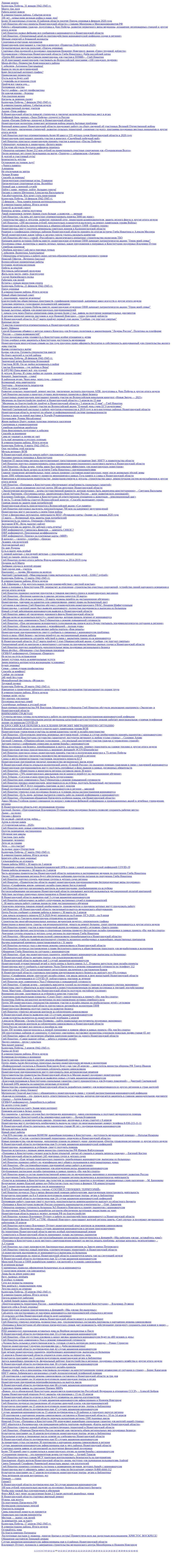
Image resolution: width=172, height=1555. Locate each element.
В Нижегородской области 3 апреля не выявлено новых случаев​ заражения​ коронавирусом (53, 1077)
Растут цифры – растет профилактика (23, 90)
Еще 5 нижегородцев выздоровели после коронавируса (33, 1186)
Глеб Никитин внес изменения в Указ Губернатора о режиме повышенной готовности (50, 620)
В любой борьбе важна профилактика (23, 1300)
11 (51, 1551)
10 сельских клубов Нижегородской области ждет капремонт (36, 1315)
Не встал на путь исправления (18, 656)
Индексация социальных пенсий (20, 1505)
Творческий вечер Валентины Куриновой (25, 361)
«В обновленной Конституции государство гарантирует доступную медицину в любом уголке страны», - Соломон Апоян (71, 737)
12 (54, 1551)
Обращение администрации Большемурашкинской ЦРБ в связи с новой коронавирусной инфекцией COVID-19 (65, 867)
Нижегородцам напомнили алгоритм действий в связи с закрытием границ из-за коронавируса (56, 638)
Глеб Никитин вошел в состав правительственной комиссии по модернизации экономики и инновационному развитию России (74, 1174)
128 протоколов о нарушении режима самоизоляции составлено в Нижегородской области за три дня (59, 1376)
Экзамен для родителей (14, 541)
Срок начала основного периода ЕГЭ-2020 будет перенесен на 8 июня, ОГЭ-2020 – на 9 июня (55, 915)
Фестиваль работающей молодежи (21, 270)
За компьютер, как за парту (16, 1520)
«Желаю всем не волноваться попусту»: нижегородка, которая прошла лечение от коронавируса (56, 617)
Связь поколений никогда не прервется (23, 1511)
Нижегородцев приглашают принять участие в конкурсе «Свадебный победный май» (50, 138)
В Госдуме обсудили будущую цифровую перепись (30, 147)
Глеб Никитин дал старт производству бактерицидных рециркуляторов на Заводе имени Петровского (59, 1246)
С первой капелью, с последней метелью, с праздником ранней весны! (41, 553)
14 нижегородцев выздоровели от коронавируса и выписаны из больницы (44, 1252)
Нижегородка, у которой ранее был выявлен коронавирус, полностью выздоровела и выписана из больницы (63, 608)
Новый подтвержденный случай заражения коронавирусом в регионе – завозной (47, 788)
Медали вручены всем (14, 1129)
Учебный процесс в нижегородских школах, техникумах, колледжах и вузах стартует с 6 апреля (56, 1120)
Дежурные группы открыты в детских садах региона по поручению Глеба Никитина (50, 933)
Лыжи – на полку (11, 812)
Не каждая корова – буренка (17, 93)
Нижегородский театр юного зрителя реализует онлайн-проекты (38, 1367)
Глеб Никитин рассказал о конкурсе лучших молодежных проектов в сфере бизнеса (49, 394)
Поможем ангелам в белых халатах (21, 1111)
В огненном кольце (12, 1264)
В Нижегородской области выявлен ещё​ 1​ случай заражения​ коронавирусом (45, 960)
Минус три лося (10, 8)
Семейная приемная (12, 246)
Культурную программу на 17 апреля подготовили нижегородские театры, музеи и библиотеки (56, 1472)
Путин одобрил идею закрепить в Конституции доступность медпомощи (43, 340)
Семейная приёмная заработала (19, 427)
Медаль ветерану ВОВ (14, 451)
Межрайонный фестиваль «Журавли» (23, 680)
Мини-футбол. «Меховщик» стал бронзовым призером (32, 650)
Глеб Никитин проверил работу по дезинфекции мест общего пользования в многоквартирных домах (60, 1162)
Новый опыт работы (13, 1132)
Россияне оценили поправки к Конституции (26, 457)
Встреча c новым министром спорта (22, 282)
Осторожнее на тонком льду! (17, 162)
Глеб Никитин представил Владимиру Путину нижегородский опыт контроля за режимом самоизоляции (61, 1225)
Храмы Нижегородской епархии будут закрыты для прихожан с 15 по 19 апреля (47, 1394)
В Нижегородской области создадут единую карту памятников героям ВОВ (44, 728)
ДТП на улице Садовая (14, 388)
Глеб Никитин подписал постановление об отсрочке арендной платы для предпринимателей (54, 1403)
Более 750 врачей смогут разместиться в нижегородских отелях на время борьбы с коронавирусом (57, 1451)
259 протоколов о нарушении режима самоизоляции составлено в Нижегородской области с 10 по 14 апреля (63, 1415)
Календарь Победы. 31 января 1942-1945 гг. (26, 5)
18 (69, 1551)
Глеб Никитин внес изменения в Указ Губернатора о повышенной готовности (46, 981)
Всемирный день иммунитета (18, 382)
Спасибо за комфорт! (13, 671)
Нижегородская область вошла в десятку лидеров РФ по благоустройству (43, 1213)
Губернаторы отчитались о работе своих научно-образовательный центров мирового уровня (54, 255)
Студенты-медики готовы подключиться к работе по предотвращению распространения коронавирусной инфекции (68, 716)
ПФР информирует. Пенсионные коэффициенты (29, 532)
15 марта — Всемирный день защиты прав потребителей (34, 517)
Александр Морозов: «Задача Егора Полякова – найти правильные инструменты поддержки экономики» (61, 1020)
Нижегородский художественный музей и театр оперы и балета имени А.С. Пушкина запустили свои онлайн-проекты (69, 963)
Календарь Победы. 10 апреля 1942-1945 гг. (26, 1291)
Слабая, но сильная (12, 674)
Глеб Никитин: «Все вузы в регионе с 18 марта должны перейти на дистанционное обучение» (55, 599)
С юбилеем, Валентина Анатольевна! (22, 252)
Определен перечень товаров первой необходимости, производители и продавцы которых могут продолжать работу (68, 906)
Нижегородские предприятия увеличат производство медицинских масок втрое (47, 761)
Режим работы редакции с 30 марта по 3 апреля (28, 870)
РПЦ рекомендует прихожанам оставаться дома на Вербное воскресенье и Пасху (47, 1330)
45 (137, 1551)
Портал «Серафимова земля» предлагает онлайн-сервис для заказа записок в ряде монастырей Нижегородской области (69, 975)
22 (79, 1551)
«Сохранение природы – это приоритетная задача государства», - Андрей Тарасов (48, 1454)
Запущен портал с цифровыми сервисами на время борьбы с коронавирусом (45, 743)
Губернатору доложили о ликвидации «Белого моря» (31, 144)
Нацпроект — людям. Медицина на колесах (26, 572)
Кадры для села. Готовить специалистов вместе (28, 352)
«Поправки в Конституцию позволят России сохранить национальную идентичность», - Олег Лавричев (61, 1204)
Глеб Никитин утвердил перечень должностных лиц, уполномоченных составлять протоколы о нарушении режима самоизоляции (76, 1321)
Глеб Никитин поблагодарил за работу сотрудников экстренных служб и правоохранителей (54, 900)
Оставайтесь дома (11, 1529)
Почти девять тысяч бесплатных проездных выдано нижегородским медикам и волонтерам (54, 1062)
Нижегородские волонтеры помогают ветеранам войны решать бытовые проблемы (49, 123)
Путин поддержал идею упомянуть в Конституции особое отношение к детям (46, 337)
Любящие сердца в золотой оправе (21, 566)
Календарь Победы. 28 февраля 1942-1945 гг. (27, 358)
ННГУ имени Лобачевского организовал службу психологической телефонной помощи (51, 1373)
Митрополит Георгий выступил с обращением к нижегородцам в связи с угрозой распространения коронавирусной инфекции (74, 1093)
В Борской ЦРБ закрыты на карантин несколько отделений (35, 1084)
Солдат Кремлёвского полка (17, 276)
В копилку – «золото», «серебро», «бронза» (26, 538)
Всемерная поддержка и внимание (21, 1056)
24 (84, 1551)
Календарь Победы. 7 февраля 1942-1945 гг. (26, 102)
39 (122, 1551)
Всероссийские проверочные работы (22, 261)
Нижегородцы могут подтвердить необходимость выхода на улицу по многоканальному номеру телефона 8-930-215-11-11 (71, 1123)
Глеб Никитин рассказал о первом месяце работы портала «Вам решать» (42, 629)
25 (86, 1551)
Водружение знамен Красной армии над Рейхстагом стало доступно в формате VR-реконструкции (58, 1183)
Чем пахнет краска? (12, 1044)
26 (89, 1551)
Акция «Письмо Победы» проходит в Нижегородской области (37, 120)
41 (127, 1551)
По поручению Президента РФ (19, 1502)
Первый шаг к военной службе (19, 186)
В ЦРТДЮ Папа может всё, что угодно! (24, 370)
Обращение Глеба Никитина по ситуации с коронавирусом (35, 951)
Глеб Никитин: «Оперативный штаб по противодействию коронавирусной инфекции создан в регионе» (61, 35)
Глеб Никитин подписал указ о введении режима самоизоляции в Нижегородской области (53, 945)
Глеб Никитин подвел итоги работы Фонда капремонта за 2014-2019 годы (44, 559)
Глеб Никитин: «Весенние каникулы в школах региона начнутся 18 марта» (44, 596)
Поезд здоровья (10, 288)
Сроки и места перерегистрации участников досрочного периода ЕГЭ (41, 758)
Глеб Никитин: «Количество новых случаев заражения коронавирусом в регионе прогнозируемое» (58, 1228)
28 (94, 1551)
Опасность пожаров (12, 1508)
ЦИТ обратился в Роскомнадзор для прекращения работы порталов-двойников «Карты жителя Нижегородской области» (70, 1424)
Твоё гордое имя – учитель (16, 569)
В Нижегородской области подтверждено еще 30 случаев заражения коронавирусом (49, 1364)
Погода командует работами (17, 1297)
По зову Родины (10, 547)
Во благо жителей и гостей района (21, 355)
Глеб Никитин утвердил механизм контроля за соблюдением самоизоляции (44, 1011)
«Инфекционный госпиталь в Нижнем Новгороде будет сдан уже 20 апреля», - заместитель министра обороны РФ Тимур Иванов (76, 1065)
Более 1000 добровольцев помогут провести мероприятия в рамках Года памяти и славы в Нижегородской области (67, 475)
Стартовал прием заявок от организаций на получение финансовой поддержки (46, 1448)
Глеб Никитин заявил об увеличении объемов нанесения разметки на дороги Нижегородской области (60, 1035)
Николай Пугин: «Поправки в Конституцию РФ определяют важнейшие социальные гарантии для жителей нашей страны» (72, 1421)
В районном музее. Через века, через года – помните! (31, 379)
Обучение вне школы (13, 834)
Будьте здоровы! (10, 665)
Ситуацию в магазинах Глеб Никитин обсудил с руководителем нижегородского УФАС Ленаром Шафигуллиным (66, 605)
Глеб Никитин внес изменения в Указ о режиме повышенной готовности (43, 1339)
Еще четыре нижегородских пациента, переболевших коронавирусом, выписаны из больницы (55, 1352)
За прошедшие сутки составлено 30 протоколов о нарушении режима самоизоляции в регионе (55, 1442)
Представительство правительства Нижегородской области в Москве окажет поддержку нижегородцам (61, 1074)
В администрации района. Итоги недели (24, 204)
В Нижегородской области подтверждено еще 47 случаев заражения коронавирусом (49, 1409)
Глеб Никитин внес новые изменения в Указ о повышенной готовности (42, 828)
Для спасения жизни (13, 96)
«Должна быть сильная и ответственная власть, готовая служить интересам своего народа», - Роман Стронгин (64, 1343)
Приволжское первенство (16, 75)
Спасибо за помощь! (13, 177)
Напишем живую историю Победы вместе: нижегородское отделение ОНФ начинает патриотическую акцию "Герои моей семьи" (76, 240)
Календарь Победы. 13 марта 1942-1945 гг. (25, 578)
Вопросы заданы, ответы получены (21, 210)
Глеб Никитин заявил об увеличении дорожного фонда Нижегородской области (47, 614)
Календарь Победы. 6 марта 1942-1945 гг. (25, 445)
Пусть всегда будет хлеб (15, 78)
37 (117, 1551)
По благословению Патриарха (18, 1532)
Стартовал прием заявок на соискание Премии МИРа (32, 1388)
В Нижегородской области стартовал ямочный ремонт (32, 1496)
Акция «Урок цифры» (14, 111)
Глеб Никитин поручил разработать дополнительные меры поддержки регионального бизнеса (55, 647)
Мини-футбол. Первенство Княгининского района (30, 63)
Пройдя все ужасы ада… (15, 84)
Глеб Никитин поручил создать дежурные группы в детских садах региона (44, 879)
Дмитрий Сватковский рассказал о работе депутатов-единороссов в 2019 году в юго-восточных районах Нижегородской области (75, 409)
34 (109, 1551)
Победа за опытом (11, 267)
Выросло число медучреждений (19, 69)
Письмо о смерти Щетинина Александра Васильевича (32, 192)
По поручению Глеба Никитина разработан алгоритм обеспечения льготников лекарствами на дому (58, 1210)
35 (112, 1551)
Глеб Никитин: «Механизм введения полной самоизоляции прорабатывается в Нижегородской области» (61, 936)
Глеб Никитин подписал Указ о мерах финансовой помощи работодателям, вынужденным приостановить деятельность (70, 1192)
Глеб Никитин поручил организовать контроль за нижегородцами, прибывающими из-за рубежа (57, 888)
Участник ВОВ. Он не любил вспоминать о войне (30, 364)
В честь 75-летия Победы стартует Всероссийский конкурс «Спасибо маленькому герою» (52, 499)
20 (74, 1551)
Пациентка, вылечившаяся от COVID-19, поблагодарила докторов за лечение (46, 978)
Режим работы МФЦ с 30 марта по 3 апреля (26, 864)
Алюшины (7, 168)
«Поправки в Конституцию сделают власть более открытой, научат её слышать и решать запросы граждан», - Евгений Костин (74, 1153)
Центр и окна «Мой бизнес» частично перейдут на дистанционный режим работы (48, 635)
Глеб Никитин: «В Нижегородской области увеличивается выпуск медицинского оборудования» (57, 909)
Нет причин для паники (15, 698)
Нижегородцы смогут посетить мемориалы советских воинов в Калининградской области (53, 228)
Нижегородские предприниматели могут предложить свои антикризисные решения (49, 1071)
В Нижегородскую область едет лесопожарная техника (32, 806)
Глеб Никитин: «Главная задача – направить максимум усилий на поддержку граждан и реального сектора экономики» (70, 984)
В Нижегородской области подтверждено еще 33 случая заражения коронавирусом (49, 1333)
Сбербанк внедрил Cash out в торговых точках (28, 249)
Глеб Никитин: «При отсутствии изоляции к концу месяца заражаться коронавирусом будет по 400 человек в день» (67, 1336)
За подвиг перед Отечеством (17, 849)
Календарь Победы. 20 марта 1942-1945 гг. (25, 686)
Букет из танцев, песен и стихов (19, 556)
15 (61, 1551)
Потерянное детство (13, 87)
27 (92, 1551)
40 (124, 1551)
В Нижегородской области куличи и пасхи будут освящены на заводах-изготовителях (50, 1397)
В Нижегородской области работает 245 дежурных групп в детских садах (43, 1156)
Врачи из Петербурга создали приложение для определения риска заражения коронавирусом (54, 1168)
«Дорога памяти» (11, 165)
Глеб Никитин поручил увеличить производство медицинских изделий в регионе (48, 755)
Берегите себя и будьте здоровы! (19, 1306)
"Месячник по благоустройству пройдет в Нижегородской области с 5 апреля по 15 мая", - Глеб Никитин (61, 403)
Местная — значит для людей (18, 1517)
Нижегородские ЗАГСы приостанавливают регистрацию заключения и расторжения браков (54, 969)
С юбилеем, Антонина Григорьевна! (22, 66)
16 (64, 1551)
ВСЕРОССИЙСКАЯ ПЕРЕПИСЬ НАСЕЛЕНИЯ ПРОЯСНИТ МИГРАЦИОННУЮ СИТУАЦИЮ (57, 725)
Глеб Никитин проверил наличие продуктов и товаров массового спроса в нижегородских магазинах (59, 593)
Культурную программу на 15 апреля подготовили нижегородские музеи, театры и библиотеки (56, 1406)
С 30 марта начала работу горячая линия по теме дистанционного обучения (44, 903)
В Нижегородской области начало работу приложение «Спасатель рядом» (43, 454)
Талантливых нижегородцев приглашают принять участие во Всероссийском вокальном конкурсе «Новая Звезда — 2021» (71, 397)
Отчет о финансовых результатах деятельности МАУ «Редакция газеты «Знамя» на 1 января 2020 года (60, 514)
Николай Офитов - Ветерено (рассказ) (23, 258)
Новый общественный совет (17, 294)
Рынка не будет (10, 1050)
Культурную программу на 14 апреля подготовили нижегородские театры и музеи (48, 1379)
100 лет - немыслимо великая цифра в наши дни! (29, 17)
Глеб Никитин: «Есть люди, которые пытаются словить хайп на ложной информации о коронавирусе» (60, 794)
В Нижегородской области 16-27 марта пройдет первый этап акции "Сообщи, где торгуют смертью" (59, 319)
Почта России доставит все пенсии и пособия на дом (31, 1026)
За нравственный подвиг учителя (20, 108)
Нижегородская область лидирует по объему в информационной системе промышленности (54, 412)
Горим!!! (6, 1481)
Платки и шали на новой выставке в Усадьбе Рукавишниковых (37, 415)
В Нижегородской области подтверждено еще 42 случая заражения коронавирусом (49, 1349)
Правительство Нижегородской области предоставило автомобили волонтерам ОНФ (50, 1005)
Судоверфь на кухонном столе (18, 81)
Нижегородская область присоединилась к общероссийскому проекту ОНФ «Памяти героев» (55, 225)
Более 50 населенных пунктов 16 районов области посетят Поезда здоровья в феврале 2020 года (56, 20)
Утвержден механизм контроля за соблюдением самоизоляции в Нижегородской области (52, 1023)
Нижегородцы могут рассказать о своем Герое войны (31, 511)
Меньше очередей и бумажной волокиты (24, 38)
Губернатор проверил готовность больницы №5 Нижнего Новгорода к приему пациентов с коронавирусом (63, 1207)
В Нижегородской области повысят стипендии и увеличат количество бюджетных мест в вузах (56, 114)
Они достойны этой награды (17, 448)
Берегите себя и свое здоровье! (19, 858)
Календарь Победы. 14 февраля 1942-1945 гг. (27, 198)
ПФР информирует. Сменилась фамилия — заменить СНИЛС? (37, 529)
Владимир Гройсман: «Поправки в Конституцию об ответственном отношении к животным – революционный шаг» (68, 496)
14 (59, 1551)
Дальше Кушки (10, 174)
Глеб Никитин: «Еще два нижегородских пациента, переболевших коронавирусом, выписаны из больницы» (63, 954)
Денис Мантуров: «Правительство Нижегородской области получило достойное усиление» (54, 990)
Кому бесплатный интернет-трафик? (22, 72)
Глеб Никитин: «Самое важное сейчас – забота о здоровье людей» (39, 1038)
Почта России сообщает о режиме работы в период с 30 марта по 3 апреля (43, 912)
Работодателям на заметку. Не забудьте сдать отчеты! (31, 526)
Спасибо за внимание (13, 433)
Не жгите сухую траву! (14, 1105)
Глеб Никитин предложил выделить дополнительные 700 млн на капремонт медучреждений (54, 508)
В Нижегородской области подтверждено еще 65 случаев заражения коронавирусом (49, 1439)
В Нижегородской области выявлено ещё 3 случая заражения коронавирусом (45, 897)
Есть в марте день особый (16, 550)
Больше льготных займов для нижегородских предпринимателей (38, 310)
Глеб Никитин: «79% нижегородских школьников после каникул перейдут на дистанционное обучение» (61, 773)
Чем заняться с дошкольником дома (21, 1285)
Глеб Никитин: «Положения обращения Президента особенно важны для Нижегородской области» (58, 797)
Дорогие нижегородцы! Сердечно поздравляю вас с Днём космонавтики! (43, 1346)
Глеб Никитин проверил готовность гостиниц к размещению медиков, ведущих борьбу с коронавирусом (61, 1466)
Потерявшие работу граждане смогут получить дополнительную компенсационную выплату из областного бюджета (68, 1201)
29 (97, 1551)
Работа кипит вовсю (13, 11)
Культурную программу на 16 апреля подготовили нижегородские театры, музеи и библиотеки (56, 1433)
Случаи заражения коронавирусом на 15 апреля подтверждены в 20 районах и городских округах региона (62, 1412)
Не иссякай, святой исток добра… (20, 818)
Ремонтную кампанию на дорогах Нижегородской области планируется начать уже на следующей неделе (62, 1255)
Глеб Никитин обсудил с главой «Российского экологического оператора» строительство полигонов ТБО (62, 237)
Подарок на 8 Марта (13, 562)
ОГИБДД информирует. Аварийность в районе (28, 1102)
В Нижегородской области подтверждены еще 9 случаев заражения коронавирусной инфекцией (56, 1144)
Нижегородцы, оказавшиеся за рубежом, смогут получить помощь (39, 1147)
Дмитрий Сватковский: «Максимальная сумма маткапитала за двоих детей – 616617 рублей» (54, 575)
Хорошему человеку (13, 840)
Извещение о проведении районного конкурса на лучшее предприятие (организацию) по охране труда (60, 689)
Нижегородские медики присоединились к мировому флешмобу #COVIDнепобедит (49, 749)
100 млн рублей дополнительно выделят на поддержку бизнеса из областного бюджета (51, 1487)
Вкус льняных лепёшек (14, 1276)
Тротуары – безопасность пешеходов (22, 385)
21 (76, 1551)
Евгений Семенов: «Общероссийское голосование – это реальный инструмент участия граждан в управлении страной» (70, 740)
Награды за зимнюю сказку (17, 99)
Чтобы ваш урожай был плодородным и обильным (30, 1490)
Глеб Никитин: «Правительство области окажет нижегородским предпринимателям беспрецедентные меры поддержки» (70, 882)
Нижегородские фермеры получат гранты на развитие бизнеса (37, 1008)
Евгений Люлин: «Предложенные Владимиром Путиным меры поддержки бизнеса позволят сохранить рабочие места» (70, 809)
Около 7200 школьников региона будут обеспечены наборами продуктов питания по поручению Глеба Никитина (66, 876)
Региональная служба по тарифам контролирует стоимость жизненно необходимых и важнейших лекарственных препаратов (73, 939)
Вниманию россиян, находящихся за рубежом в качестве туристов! (39, 993)
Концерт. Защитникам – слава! (18, 376)
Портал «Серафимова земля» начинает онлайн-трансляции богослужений (43, 885)
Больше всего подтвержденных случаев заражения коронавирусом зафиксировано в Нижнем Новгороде (61, 1400)
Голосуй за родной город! (16, 207)
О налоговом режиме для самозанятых (23, 1270)
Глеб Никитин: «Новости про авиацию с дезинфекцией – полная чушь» (42, 626)
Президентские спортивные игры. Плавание (27, 180)
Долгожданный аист (13, 544)
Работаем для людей (12, 279)
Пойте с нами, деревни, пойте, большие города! (28, 189)
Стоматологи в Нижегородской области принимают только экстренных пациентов (49, 1234)
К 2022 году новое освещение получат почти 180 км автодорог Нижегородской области (51, 487)
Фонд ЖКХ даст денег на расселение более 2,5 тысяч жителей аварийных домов (47, 1493)
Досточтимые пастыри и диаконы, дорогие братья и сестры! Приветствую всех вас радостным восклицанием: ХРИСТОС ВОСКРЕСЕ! (79, 1535)
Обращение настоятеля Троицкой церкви (25, 1538)
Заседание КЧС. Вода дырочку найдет (23, 523)
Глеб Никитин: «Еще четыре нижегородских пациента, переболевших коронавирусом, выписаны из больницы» (66, 1159)
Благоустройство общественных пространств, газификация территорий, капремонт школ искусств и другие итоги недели (71, 300)
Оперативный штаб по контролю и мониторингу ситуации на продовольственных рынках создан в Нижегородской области (73, 644)
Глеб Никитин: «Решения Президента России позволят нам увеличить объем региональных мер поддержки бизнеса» (68, 1430)
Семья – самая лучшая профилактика (22, 668)
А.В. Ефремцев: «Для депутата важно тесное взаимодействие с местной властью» (48, 584)
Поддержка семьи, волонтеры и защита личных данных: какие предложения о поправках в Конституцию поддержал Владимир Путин (78, 243)
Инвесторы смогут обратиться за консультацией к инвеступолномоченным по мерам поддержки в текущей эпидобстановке (72, 987)
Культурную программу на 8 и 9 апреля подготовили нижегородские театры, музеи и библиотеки (57, 1195)
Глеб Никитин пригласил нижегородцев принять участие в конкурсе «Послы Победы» (51, 141)
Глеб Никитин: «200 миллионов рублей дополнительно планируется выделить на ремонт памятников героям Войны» (69, 222)
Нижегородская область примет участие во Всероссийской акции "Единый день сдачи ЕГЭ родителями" (61, 406)
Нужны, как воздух (12, 1499)
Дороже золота (9, 2)
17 (66, 1551)
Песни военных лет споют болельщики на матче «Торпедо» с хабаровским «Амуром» (50, 153)
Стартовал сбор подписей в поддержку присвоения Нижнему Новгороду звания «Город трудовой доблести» (63, 51)
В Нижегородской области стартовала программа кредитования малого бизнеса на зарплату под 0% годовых (64, 972)
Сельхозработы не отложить (17, 861)
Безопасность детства (13, 159)
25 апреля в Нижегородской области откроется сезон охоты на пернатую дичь (46, 1355)
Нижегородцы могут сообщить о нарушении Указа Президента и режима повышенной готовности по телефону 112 (68, 966)
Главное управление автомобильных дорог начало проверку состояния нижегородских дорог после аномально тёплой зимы (72, 472)
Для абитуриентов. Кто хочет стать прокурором (28, 195)
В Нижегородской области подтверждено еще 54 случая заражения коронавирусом (49, 1484)
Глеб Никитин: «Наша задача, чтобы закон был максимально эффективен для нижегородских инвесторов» (62, 466)
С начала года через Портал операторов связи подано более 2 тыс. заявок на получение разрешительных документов (68, 313)
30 (99, 1551)
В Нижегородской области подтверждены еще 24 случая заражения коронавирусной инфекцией (56, 1198)
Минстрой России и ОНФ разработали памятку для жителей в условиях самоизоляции (51, 1261)
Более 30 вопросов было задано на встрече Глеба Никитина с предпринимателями (48, 469)
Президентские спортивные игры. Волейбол (27, 183)
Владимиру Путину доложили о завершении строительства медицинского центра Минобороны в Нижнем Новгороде (69, 1544)
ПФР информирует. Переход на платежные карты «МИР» (34, 535)
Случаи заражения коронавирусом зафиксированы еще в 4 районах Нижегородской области (54, 1541)
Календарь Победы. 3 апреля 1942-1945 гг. (25, 1047)
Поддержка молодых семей (17, 701)
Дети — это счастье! (13, 846)
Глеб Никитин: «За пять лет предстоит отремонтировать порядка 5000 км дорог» (47, 216)
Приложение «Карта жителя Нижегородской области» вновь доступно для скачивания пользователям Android (64, 1460)
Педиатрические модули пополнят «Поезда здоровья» (32, 48)
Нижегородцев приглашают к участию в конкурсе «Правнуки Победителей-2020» (48, 45)
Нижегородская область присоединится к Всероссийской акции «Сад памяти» (46, 505)
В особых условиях (12, 1279)
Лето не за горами (11, 843)
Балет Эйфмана (10, 328)
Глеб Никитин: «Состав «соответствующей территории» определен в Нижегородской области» (56, 1138)
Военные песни (10, 322)
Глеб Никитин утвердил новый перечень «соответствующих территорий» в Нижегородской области (59, 1249)
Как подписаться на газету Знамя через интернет (29, 1108)
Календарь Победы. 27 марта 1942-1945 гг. (25, 852)
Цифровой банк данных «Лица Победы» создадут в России (35, 117)
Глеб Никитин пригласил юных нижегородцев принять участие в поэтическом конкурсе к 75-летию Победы (63, 752)
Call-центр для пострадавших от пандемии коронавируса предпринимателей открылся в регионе (57, 1312)
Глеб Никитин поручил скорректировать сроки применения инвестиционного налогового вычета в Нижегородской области (73, 463)
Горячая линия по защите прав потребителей (27, 502)
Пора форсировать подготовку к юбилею (25, 430)
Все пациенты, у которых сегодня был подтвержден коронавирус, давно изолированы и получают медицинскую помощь (71, 1114)
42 (129, 1551)
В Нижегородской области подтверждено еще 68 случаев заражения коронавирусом (49, 1385)
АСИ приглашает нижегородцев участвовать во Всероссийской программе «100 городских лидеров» (59, 60)
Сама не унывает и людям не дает (20, 436)
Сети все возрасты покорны (17, 1282)
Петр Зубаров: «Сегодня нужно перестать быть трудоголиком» (37, 776)
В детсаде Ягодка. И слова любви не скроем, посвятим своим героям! (41, 373)
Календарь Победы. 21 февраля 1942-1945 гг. (27, 285)
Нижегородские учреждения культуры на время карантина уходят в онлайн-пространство (52, 731)
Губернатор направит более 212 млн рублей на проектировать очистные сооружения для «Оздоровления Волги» (66, 150)
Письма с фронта (11, 815)
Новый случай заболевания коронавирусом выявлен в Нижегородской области (46, 611)
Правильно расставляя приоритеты (21, 1514)
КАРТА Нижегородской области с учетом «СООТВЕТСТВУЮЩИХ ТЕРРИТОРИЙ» (50, 1189)
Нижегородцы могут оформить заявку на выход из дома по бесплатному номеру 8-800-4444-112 (56, 1469)
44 (134, 1551)
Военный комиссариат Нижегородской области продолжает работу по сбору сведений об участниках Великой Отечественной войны (78, 126)
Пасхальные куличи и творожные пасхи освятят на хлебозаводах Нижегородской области (53, 1436)
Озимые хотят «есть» (13, 695)
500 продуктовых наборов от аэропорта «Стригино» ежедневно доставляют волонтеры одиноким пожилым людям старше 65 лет (75, 1032)
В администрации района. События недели (26, 14)
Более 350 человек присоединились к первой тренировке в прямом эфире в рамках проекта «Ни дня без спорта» (66, 1029)
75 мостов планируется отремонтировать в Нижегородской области (40, 325)
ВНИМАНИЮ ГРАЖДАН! (17, 713)
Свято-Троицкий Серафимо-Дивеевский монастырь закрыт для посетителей (45, 1463)
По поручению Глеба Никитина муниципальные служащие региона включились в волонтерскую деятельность (65, 1177)
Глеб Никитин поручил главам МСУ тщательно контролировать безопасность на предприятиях (56, 1457)
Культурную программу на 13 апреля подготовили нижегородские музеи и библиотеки (51, 1358)
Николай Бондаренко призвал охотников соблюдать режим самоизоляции (43, 1068)
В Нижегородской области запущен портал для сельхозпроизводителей (42, 957)
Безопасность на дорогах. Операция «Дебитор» (28, 520)
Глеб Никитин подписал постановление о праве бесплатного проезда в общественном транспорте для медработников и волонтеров (77, 948)
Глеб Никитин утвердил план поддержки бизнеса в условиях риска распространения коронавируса (58, 791)
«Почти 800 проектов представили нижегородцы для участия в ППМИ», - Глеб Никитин (52, 57)
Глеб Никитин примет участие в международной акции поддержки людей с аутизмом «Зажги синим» (59, 927)
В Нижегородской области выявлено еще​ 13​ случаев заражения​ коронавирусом (47, 1014)
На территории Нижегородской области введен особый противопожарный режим (48, 1231)
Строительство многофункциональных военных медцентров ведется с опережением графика (55, 921)
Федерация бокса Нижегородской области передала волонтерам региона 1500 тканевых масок (55, 1418)
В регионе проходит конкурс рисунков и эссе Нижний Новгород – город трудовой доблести (54, 316)
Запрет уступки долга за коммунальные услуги (28, 659)
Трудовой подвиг (11, 683)
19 (71, 1551)
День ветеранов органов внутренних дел (24, 1475)
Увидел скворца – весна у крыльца (21, 1041)
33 (107, 1551)
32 (104, 1551)
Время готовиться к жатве (16, 349)
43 (132, 1551)
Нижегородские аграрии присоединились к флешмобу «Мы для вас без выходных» (49, 1309)
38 (119, 1551)
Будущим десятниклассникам (18, 264)
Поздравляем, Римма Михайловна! (21, 418)
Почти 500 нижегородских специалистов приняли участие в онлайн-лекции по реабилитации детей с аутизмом (65, 1002)
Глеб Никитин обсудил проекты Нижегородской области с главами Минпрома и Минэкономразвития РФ (62, 23)
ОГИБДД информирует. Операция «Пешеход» (27, 653)
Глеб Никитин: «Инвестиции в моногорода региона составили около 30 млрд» (46, 770)
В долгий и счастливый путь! (18, 156)
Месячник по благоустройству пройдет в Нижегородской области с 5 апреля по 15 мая (51, 400)
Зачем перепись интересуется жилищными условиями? (33, 662)
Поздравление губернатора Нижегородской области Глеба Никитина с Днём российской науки (56, 54)
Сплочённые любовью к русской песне (23, 704)
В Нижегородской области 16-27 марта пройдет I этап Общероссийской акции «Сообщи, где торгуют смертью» (65, 641)
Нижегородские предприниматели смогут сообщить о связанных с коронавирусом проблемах (55, 632)
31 (102, 1551)
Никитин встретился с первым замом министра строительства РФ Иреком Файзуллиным (52, 1150)
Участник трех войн (13, 837)
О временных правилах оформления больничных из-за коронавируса (41, 1267)
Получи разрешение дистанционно (21, 831)
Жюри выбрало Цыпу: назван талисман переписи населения (36, 421)
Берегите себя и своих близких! (19, 1090)
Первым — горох (11, 1478)
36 (114, 1551)
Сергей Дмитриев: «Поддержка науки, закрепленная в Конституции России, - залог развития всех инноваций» (65, 493)
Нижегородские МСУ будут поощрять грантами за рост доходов (38, 785)
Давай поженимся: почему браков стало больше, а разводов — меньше (41, 213)
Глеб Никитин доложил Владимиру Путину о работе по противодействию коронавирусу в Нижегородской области (68, 1216)
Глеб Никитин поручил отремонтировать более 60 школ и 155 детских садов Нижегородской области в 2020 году (66, 135)
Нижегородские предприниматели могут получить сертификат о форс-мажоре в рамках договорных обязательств (66, 767)
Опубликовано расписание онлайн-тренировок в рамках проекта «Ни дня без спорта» (50, 1171)
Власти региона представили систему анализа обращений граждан (39, 1059)
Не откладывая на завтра (15, 171)
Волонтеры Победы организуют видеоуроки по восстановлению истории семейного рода (53, 999)
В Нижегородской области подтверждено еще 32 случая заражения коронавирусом (49, 1258)
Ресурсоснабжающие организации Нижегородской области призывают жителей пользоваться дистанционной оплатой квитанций (76, 891)
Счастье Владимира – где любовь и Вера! (25, 367)
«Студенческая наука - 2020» (17, 825)
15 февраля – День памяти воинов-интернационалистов (33, 201)
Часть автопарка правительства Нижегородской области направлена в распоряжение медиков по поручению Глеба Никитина (73, 873)
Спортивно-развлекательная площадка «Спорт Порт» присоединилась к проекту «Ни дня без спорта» (59, 996)
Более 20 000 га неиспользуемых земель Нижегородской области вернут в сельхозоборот (52, 1318)
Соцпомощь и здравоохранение (19, 424)
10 (49, 1551)
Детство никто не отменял (16, 1288)
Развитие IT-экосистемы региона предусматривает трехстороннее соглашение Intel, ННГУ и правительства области (67, 460)
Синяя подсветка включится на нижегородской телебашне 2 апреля (40, 1017)
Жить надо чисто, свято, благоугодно (22, 273)
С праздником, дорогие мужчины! (21, 297)
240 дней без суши (12, 677)
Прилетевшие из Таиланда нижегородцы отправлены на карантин (39, 918)
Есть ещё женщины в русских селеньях (23, 439)
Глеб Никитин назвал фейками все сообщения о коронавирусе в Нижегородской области (52, 32)
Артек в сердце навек (13, 821)
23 (81, 1551)
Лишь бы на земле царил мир (18, 1273)
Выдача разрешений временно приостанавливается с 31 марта (37, 942)
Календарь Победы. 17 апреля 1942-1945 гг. (26, 1523)
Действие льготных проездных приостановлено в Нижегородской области (44, 894)
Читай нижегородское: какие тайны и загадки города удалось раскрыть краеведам (48, 234)
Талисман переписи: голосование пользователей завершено (35, 304)
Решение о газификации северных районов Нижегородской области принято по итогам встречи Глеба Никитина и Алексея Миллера (78, 231)
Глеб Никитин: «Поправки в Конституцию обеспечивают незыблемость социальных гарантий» (56, 484)
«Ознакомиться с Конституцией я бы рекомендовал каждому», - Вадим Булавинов (48, 1117)
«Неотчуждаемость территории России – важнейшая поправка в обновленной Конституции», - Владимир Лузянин (67, 1303)
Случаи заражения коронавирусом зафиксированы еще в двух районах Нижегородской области (56, 1445)
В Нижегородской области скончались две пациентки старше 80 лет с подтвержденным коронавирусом (61, 1126)
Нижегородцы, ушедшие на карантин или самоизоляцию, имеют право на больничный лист (54, 602)
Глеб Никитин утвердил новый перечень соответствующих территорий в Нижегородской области (57, 1427)
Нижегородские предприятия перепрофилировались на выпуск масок (41, 1382)
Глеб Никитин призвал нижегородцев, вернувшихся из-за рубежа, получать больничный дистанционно (61, 782)
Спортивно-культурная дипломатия (21, 41)
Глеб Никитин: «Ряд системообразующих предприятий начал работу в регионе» (47, 1165)
